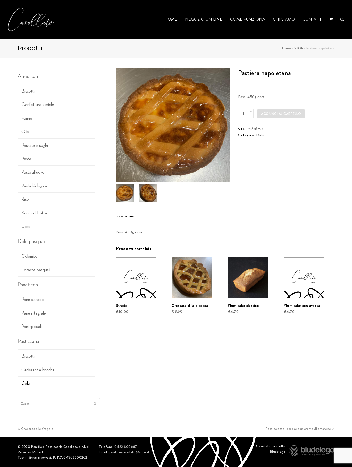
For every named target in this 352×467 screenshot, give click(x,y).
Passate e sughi (34, 145)
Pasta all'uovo (32, 172)
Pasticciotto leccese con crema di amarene (298, 428)
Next (225, 125)
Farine (26, 118)
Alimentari (28, 76)
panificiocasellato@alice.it (129, 452)
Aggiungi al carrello (281, 113)
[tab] (125, 216)
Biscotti (28, 91)
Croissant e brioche (37, 369)
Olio (25, 131)
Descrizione (125, 216)
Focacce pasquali (35, 269)
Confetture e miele (37, 104)
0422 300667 (125, 446)
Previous (120, 125)
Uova (25, 226)
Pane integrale (33, 313)
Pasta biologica (34, 185)
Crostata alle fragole (37, 428)
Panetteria (28, 284)
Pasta (26, 158)
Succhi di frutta (34, 212)
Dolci (260, 135)
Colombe (29, 256)
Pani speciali (31, 326)
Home (286, 48)
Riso (25, 199)
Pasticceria (28, 341)
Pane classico (32, 299)
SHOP (298, 48)
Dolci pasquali (31, 241)
